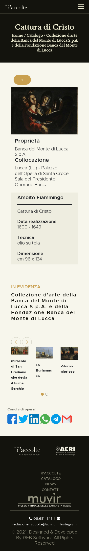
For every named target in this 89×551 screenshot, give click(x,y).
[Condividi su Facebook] (12, 419)
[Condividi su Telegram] (56, 419)
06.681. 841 (42, 518)
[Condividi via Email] (67, 419)
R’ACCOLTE (51, 473)
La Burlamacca (44, 370)
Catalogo (35, 35)
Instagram (68, 524)
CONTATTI (51, 489)
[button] (42, 394)
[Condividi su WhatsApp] (45, 419)
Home (17, 35)
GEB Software (37, 537)
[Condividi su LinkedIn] (34, 419)
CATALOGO (51, 478)
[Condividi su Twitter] (23, 419)
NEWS (50, 484)
